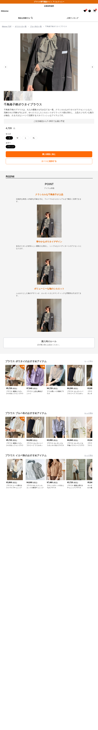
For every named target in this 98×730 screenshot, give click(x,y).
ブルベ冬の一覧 (36, 26)
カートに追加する (49, 161)
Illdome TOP (6, 26)
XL (34, 138)
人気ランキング (72, 18)
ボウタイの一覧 (21, 26)
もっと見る (88, 361)
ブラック (10, 147)
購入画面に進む (49, 154)
